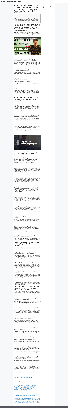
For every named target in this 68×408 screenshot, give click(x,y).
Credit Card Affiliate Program (22, 398)
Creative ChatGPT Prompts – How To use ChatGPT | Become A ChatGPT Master (25, 388)
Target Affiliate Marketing (30, 401)
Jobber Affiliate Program (37, 399)
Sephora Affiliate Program (17, 401)
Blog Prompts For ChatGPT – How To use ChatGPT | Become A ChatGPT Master (25, 385)
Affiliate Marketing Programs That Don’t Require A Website (22, 377)
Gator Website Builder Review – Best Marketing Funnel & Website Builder (24, 386)
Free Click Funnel (21, 399)
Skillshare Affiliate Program (24, 401)
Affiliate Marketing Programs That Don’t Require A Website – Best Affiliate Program (26, 18)
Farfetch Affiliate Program (34, 398)
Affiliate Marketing (46, 9)
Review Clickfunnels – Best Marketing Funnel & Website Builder (23, 389)
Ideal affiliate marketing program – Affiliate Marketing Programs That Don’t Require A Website (27, 20)
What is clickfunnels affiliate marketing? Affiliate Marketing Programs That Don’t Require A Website (27, 19)
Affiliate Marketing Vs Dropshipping (25, 394)
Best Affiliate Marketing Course (28, 395)
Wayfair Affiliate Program (36, 401)
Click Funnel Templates (36, 396)
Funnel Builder (24, 399)
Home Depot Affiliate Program (30, 399)
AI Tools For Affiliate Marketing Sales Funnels (11, 1)
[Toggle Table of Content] (39, 15)
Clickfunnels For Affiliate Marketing (28, 397)
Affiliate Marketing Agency (18, 394)
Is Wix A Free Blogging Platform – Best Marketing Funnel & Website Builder (24, 381)
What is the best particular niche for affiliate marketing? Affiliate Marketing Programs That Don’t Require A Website (27, 21)
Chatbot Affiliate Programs (30, 396)
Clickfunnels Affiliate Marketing (19, 397)
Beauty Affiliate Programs (21, 395)
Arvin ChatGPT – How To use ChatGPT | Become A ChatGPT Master (24, 387)
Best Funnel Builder (46, 12)
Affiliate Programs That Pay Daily (34, 394)
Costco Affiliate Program (35, 397)
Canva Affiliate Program (24, 396)
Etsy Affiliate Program (28, 398)
